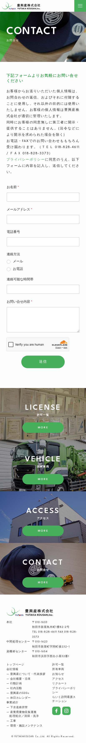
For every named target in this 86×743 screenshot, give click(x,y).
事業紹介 (12, 702)
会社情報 (12, 669)
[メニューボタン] (80, 6)
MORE (43, 427)
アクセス (58, 679)
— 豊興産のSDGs (17, 693)
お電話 (18, 269)
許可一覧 (58, 665)
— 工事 (11, 721)
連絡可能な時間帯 (20, 279)
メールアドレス (19, 209)
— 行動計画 (14, 683)
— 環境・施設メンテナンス (24, 726)
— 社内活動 (14, 688)
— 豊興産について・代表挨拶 (26, 674)
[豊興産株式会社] (26, 6)
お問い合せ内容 (19, 302)
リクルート (59, 683)
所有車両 (58, 669)
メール (18, 261)
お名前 (13, 187)
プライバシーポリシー (25, 159)
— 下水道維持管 (17, 707)
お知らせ (58, 674)
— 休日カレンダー (18, 698)
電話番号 (13, 232)
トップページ (15, 665)
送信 (43, 362)
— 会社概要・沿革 (18, 679)
